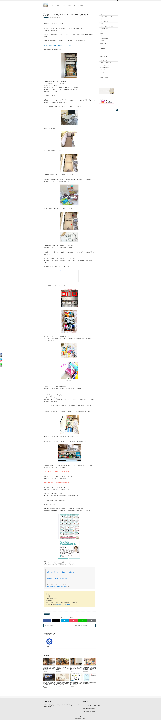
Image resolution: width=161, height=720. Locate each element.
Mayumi (49, 646)
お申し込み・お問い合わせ (89, 711)
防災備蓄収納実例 (105, 67)
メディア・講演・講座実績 (89, 708)
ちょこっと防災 (46, 17)
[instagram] (116, 0)
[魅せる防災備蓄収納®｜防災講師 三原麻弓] (45, 5)
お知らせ (101, 51)
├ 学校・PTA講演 (104, 28)
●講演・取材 (102, 23)
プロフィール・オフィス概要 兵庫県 (91, 705)
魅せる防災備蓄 (104, 77)
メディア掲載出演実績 (106, 65)
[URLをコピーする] (91, 620)
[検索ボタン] (85, 5)
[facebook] (114, 0)
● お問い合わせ (103, 43)
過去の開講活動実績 (105, 69)
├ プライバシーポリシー (105, 21)
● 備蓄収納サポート (104, 40)
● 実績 (101, 33)
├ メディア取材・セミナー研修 (107, 26)
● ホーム (102, 14)
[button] (47, 620)
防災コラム (104, 75)
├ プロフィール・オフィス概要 (107, 16)
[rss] (117, 0)
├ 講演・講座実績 (104, 38)
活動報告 (104, 60)
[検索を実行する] (117, 110)
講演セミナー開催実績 (106, 62)
